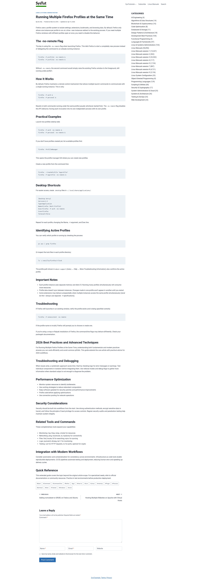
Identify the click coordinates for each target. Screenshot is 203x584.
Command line (57, 483)
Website (100, 548)
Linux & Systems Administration (47, 12)
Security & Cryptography (140, 88)
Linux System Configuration (141, 75)
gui (73, 483)
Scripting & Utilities (138, 85)
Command (46, 483)
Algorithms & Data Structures (142, 21)
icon (86, 483)
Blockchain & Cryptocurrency (142, 24)
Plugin (107, 483)
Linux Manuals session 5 (140, 63)
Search (163, 4)
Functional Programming (140, 39)
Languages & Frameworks (141, 42)
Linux (92, 483)
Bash (39, 483)
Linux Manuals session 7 (140, 66)
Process (115, 483)
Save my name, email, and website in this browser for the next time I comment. (67, 554)
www (70, 488)
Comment (43, 517)
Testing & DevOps (138, 97)
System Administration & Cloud (143, 91)
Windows (62, 488)
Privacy (109, 578)
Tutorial (53, 488)
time (46, 488)
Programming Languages (140, 82)
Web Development (138, 100)
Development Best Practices (141, 36)
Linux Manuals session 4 (140, 60)
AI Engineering (136, 18)
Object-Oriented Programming (142, 78)
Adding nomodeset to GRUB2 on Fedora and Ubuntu (58, 496)
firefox (67, 483)
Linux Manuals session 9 (140, 72)
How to (79, 483)
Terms (103, 578)
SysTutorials (95, 578)
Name (43, 548)
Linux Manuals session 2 (140, 54)
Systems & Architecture (140, 94)
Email (71, 548)
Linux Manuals (153, 4)
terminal (40, 488)
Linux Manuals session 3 (140, 57)
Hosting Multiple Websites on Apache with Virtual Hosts (103, 498)
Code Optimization (138, 27)
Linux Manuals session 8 (140, 69)
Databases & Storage (139, 30)
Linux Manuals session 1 (140, 51)
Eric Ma (40, 22)
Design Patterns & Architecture (142, 33)
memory (100, 483)
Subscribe (142, 4)
